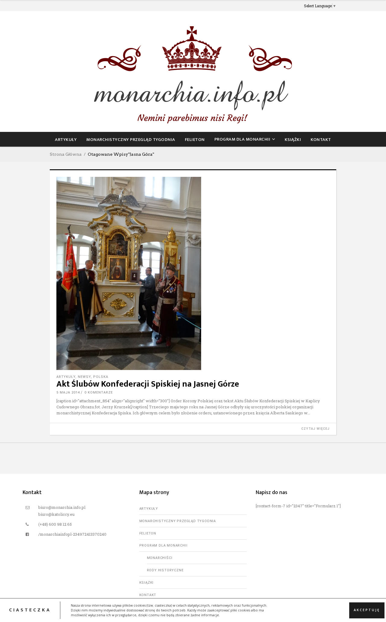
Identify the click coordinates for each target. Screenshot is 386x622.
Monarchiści (159, 558)
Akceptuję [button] (367, 610)
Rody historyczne (165, 570)
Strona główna (66, 154)
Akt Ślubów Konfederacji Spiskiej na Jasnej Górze (147, 384)
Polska (100, 377)
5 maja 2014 (68, 392)
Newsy (84, 377)
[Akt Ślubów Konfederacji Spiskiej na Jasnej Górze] (193, 273)
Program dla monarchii (163, 545)
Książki (146, 583)
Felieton (147, 533)
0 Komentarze (98, 392)
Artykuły (65, 377)
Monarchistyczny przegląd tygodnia (177, 521)
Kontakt (148, 595)
